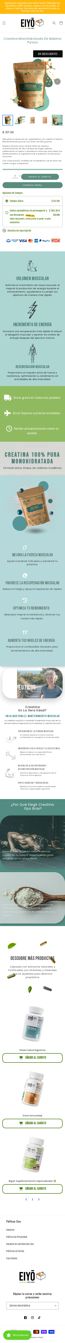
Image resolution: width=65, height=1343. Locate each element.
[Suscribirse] (55, 1305)
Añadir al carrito (39, 177)
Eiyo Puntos (11, 1258)
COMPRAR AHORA (32, 185)
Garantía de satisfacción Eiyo (20, 1244)
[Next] (57, 81)
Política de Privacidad (16, 1237)
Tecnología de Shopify (36, 1337)
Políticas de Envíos (15, 1251)
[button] (3, 23)
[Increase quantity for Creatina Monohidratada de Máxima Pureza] (20, 176)
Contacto (10, 1230)
